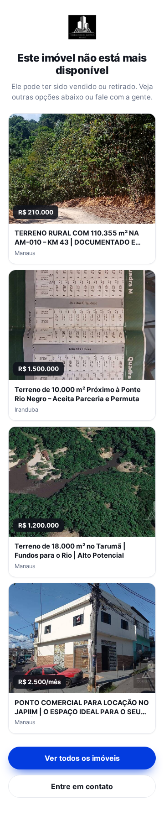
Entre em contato (82, 786)
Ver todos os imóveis (82, 758)
